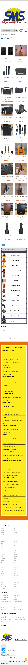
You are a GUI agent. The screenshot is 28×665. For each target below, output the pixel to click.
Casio (11, 446)
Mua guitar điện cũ (19, 510)
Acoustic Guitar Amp (8, 409)
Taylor (5, 357)
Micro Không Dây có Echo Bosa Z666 (21, 137)
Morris (17, 357)
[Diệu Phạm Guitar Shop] (14, 15)
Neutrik (2, 552)
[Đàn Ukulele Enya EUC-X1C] (21, 149)
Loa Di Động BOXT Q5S (21, 97)
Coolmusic (16, 582)
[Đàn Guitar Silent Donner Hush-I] (7, 149)
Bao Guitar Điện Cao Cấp (21, 236)
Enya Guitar (6, 365)
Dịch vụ (3, 326)
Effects (13, 472)
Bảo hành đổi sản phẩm (19, 619)
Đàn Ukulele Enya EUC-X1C (21, 157)
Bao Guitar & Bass (8, 481)
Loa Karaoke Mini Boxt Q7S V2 (7, 98)
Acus (2, 539)
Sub (19, 467)
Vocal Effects (7, 400)
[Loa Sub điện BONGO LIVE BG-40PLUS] (7, 130)
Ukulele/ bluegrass (10, 425)
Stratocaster (7, 380)
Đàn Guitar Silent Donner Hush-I (7, 157)
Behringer (3, 588)
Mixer (5, 469)
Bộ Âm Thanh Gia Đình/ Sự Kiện (11, 464)
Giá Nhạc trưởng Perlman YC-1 (7, 177)
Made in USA (4, 565)
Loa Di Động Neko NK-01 (7, 117)
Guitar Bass (14, 498)
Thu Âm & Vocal (9, 452)
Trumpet (14, 420)
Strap (12, 484)
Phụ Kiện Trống (7, 441)
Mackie (15, 569)
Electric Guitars (9, 376)
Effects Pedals (8, 394)
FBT (2, 584)
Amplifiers (7, 402)
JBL (14, 545)
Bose (2, 545)
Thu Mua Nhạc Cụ (8, 513)
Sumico (2, 569)
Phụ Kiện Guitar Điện (9, 490)
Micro (15, 455)
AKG (15, 547)
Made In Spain (4, 586)
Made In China (7, 374)
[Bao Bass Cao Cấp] (7, 228)
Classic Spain (7, 371)
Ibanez (15, 530)
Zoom (2, 541)
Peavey (2, 573)
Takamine (6, 362)
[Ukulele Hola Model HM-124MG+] (21, 189)
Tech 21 (2, 543)
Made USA (6, 429)
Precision (13, 388)
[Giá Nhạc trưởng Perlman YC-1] (7, 169)
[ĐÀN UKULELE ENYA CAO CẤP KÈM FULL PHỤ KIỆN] (21, 169)
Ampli (22, 469)
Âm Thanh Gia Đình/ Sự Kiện (12, 460)
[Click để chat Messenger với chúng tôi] (3, 649)
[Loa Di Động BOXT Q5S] (21, 90)
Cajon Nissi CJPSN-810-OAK (7, 216)
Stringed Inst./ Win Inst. (11, 414)
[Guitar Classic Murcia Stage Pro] (21, 50)
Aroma (2, 560)
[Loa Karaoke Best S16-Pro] (21, 70)
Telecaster (14, 380)
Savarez (15, 556)
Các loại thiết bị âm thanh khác (11, 475)
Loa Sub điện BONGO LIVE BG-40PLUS (7, 137)
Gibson (18, 354)
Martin (5, 354)
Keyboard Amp (19, 409)
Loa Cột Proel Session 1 (21, 117)
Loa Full (14, 467)
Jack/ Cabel (6, 472)
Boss (2, 537)
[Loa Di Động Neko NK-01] (7, 110)
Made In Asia (12, 34)
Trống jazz (6, 438)
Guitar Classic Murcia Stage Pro (21, 58)
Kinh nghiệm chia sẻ (8, 338)
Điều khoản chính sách (8, 613)
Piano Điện (6, 449)
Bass (5, 385)
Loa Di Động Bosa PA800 (7, 58)
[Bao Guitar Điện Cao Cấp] (21, 228)
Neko (2, 580)
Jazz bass (6, 388)
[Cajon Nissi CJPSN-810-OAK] (7, 209)
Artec (15, 560)
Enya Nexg (11, 354)
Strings (16, 481)
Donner (19, 359)
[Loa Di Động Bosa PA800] (7, 50)
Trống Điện (13, 438)
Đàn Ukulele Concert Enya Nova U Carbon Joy (7, 197)
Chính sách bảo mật (5, 621)
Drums (6, 434)
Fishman (16, 554)
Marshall (16, 543)
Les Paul (21, 380)
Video (3, 330)
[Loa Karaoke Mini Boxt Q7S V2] (7, 90)
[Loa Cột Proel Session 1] (21, 110)
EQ (9, 469)
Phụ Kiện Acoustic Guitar (9, 487)
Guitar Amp (6, 406)
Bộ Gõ (20, 438)
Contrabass (11, 417)
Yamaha (11, 357)
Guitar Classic (7, 504)
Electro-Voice (17, 575)
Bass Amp (14, 406)
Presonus (16, 565)
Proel (15, 573)
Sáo (5, 423)
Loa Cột (23, 464)
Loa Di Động (7, 467)
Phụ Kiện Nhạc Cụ (9, 478)
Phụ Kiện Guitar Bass (9, 493)
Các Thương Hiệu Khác (9, 359)
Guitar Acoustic (16, 504)
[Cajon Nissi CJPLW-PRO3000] (21, 209)
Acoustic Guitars (9, 350)
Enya (15, 584)
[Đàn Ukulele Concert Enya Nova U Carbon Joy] (7, 189)
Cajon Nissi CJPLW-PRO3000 (21, 216)
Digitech (16, 539)
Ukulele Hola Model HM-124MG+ (21, 197)
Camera (21, 455)
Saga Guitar (16, 362)
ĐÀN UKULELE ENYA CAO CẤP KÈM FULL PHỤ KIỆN (21, 177)
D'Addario (3, 554)
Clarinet (20, 420)
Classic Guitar (8, 368)
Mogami (16, 550)
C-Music (2, 528)
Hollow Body (7, 383)
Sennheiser (3, 550)
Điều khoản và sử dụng (6, 619)
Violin (5, 417)
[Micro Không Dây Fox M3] (7, 70)
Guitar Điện (6, 498)
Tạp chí (3, 334)
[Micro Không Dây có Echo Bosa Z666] (21, 130)
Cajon (15, 441)
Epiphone (16, 552)
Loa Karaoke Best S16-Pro (21, 77)
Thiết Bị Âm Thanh (8, 510)
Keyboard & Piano (9, 443)
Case (17, 484)
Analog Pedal (7, 397)
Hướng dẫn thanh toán (19, 617)
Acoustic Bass (20, 388)
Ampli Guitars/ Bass (17, 501)
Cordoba (3, 578)
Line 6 (15, 541)
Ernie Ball (3, 558)
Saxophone (6, 420)
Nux (2, 567)
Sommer (16, 567)
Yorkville (3, 571)
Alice (15, 558)
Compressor (16, 469)
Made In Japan (14, 429)
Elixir (2, 556)
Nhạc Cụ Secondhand (11, 495)
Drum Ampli (6, 412)
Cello (18, 417)
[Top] (26, 659)
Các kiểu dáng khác (16, 383)
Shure (2, 547)
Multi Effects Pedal (16, 397)
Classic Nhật (15, 371)
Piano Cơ (13, 449)
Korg (16, 446)
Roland (15, 537)
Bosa (15, 571)
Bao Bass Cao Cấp (7, 236)
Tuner (22, 481)
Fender (15, 528)
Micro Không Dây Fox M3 (7, 77)
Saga (2, 582)
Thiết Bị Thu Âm (8, 455)
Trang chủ (4, 34)
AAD (15, 578)
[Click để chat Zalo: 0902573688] (3, 654)
